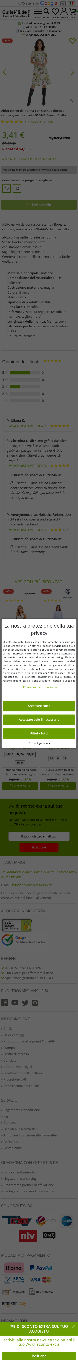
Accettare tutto (39, 706)
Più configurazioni (39, 743)
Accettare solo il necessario (39, 720)
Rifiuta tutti (39, 733)
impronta (51, 687)
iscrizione (39, 1356)
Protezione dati (32, 687)
